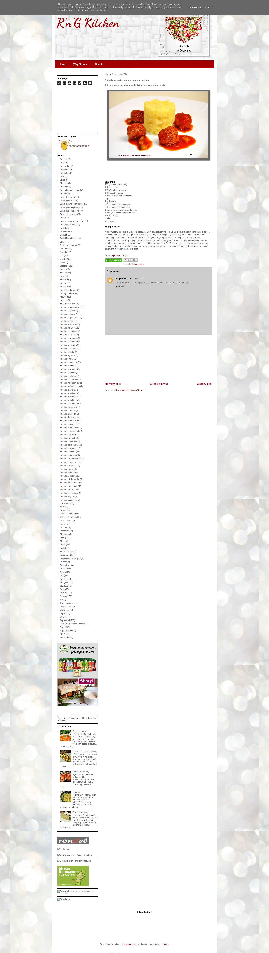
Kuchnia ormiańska (68, 441)
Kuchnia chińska (67, 345)
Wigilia (63, 613)
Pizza (62, 541)
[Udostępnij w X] (130, 260)
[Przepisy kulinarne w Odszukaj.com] (74, 861)
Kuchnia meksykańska (70, 431)
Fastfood (64, 249)
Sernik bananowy (80, 812)
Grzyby (63, 259)
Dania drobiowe (67, 197)
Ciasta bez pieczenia (69, 190)
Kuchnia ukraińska (68, 476)
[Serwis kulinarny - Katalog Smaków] (74, 855)
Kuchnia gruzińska (68, 369)
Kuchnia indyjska (67, 390)
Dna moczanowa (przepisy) (72, 221)
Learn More (195, 7)
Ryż (62, 575)
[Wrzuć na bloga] (127, 260)
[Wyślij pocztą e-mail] (124, 260)
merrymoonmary (129, 944)
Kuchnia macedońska (69, 420)
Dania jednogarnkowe (69, 211)
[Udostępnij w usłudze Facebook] (133, 260)
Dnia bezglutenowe (68, 224)
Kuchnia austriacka (68, 324)
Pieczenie (64, 531)
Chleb (62, 180)
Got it (208, 7)
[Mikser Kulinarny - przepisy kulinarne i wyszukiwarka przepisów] (73, 885)
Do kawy (64, 231)
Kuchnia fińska (66, 359)
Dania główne (138, 264)
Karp (62, 276)
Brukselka (64, 169)
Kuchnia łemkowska (69, 493)
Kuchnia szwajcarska (69, 462)
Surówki (63, 593)
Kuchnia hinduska (68, 376)
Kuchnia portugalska (69, 445)
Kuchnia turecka (67, 472)
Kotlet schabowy (67, 290)
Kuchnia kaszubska (69, 403)
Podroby (63, 548)
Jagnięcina (65, 266)
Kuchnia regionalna (68, 448)
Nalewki (63, 507)
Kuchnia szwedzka (68, 465)
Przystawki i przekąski (70, 558)
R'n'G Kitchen (88, 22)
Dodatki (63, 235)
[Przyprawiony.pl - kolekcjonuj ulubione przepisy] (77, 893)
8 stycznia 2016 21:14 (134, 278)
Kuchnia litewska (67, 417)
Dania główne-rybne (69, 207)
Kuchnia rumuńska (68, 455)
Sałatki (63, 579)
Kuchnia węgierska (68, 486)
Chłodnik (64, 183)
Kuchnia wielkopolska (69, 479)
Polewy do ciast (67, 551)
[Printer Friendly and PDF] (113, 260)
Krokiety (63, 300)
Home (62, 64)
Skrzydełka (65, 582)
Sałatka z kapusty (81, 772)
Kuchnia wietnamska (69, 482)
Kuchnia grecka (67, 366)
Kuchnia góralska (68, 372)
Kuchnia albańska (68, 304)
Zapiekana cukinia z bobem (85, 751)
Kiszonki (64, 280)
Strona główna (159, 383)
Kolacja (63, 286)
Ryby (62, 572)
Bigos (62, 162)
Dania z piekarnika (68, 214)
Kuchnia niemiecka (68, 434)
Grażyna (119, 278)
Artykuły (63, 159)
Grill (62, 255)
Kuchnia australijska (69, 321)
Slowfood (64, 586)
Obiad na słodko (67, 513)
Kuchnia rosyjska (68, 451)
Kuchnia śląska (67, 496)
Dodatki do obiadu (68, 238)
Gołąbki (63, 252)
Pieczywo (64, 534)
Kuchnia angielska (68, 310)
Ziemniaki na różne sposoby (72, 624)
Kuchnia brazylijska (69, 338)
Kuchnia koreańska (68, 407)
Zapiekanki (65, 620)
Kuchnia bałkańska (68, 331)
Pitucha (76, 792)
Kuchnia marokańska (69, 427)
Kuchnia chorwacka (69, 348)
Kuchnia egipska (67, 355)
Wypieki (63, 617)
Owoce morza (66, 520)
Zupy (62, 627)
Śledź (62, 634)
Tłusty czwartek (67, 603)
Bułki (62, 176)
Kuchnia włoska (67, 489)
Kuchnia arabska (67, 314)
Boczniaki (64, 166)
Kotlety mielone (67, 293)
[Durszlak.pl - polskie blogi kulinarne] (63, 899)
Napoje (63, 510)
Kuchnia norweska (68, 438)
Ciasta (63, 187)
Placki (63, 544)
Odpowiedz (120, 286)
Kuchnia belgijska (68, 335)
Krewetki (64, 297)
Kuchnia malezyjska (69, 424)
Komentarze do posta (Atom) (129, 390)
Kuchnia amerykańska (70, 307)
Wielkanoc (64, 610)
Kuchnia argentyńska (69, 317)
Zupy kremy (65, 630)
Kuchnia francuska (68, 362)
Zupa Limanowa (80, 731)
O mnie (99, 64)
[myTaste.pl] (63, 849)
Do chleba (64, 228)
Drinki (62, 242)
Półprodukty (65, 565)
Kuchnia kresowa (67, 410)
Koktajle (63, 283)
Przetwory (64, 555)
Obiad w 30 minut (68, 517)
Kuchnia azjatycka (68, 328)
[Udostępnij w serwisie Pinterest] (136, 260)
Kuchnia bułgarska (68, 341)
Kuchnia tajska (66, 469)
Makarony (64, 503)
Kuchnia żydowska (68, 500)
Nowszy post (113, 383)
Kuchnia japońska (68, 393)
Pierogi (63, 538)
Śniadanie (64, 637)
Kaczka (63, 269)
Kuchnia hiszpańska (69, 379)
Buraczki (64, 173)
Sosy (62, 589)
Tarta (62, 599)
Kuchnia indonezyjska (70, 386)
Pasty (62, 524)
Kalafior (63, 273)
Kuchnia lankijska (68, 414)
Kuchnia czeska (67, 352)
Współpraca (80, 64)
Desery (63, 218)
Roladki (63, 568)
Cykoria (63, 193)
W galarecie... (66, 606)
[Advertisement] (158, 358)
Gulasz (63, 262)
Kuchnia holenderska (69, 383)
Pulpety (63, 562)
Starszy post (204, 383)
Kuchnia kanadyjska (69, 396)
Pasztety (64, 527)
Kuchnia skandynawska (70, 458)
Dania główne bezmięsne (71, 204)
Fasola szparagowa (68, 245)
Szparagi (64, 596)
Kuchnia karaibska (68, 400)
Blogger (165, 944)
